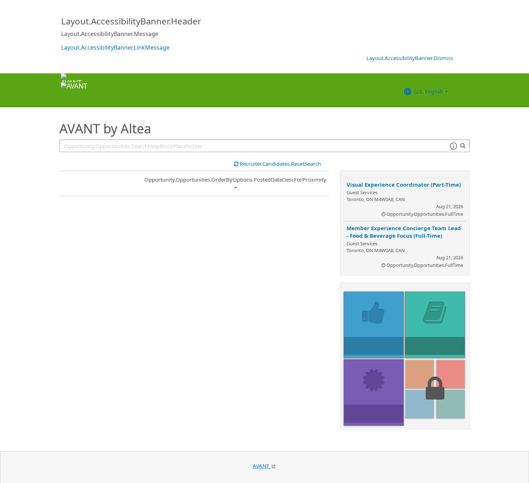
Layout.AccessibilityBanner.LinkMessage (115, 47)
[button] (453, 146)
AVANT (262, 465)
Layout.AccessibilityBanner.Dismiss (409, 57)
